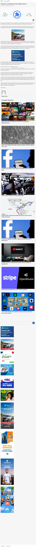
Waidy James (4, 5)
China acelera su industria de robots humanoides (13, 195)
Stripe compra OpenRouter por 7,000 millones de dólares (14, 289)
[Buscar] (33, 323)
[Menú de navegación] (2, 1)
